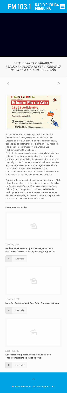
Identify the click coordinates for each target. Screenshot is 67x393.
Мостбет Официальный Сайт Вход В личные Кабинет (32, 303)
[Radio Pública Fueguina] (33, 6)
